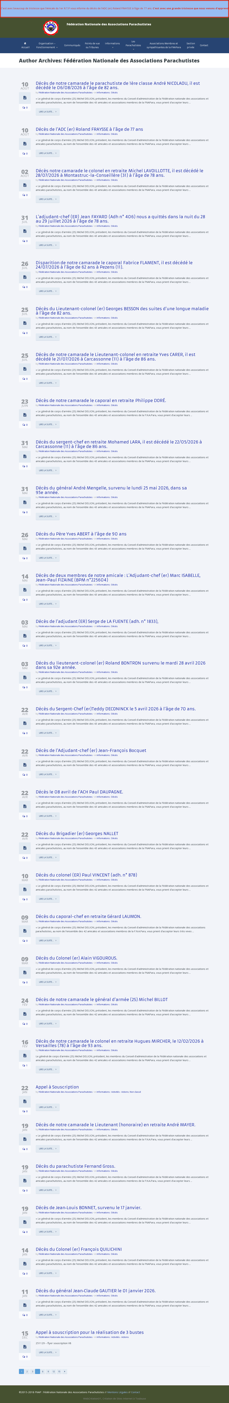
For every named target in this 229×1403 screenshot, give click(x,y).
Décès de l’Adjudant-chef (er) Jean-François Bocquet (91, 750)
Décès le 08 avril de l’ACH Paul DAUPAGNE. (79, 792)
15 (59, 1371)
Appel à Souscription (57, 1087)
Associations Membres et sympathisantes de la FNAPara (164, 45)
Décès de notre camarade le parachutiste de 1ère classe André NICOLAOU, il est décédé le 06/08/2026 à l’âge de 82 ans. (118, 85)
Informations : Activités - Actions (113, 1091)
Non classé (135, 1091)
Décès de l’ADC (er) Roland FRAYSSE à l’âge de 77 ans (89, 129)
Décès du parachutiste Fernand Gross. (75, 1166)
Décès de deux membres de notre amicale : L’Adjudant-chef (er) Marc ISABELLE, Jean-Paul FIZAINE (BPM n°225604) (118, 577)
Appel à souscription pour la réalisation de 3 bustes (90, 1332)
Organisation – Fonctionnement (46, 45)
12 (53, 1371)
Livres (131, 51)
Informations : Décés (107, 92)
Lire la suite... (46, 111)
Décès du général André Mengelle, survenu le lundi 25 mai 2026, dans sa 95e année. (111, 490)
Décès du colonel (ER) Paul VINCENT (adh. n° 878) (86, 875)
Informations (112, 43)
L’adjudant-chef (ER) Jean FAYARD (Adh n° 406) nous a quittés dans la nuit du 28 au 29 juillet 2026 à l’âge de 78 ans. (120, 219)
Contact (204, 45)
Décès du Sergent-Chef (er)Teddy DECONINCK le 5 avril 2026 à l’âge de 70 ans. (116, 708)
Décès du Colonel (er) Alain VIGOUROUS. (76, 958)
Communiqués (72, 45)
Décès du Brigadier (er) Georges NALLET (77, 833)
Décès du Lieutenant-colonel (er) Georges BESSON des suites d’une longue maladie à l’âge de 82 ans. (122, 311)
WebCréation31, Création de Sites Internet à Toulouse (114, 1398)
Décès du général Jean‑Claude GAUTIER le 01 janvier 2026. (96, 1290)
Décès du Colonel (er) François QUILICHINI (79, 1249)
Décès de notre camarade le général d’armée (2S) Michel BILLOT (102, 999)
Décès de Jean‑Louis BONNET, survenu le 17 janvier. (88, 1207)
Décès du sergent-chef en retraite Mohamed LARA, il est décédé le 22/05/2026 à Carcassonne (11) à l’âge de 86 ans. (119, 444)
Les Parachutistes (133, 43)
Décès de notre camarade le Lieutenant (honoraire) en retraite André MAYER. (115, 1124)
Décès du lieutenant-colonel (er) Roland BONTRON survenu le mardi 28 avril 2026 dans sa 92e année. (121, 665)
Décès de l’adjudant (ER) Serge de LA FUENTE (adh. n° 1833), (97, 621)
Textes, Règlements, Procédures (111, 51)
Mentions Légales (117, 1392)
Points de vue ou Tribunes (92, 45)
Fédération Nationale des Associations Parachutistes (66, 92)
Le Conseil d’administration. (47, 52)
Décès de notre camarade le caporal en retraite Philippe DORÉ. (101, 400)
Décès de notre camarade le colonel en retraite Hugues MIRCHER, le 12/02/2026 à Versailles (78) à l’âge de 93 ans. (120, 1043)
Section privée (191, 45)
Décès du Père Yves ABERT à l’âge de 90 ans (81, 534)
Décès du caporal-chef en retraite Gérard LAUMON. (88, 916)
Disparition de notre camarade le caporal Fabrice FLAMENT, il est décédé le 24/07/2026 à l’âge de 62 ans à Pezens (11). (114, 265)
